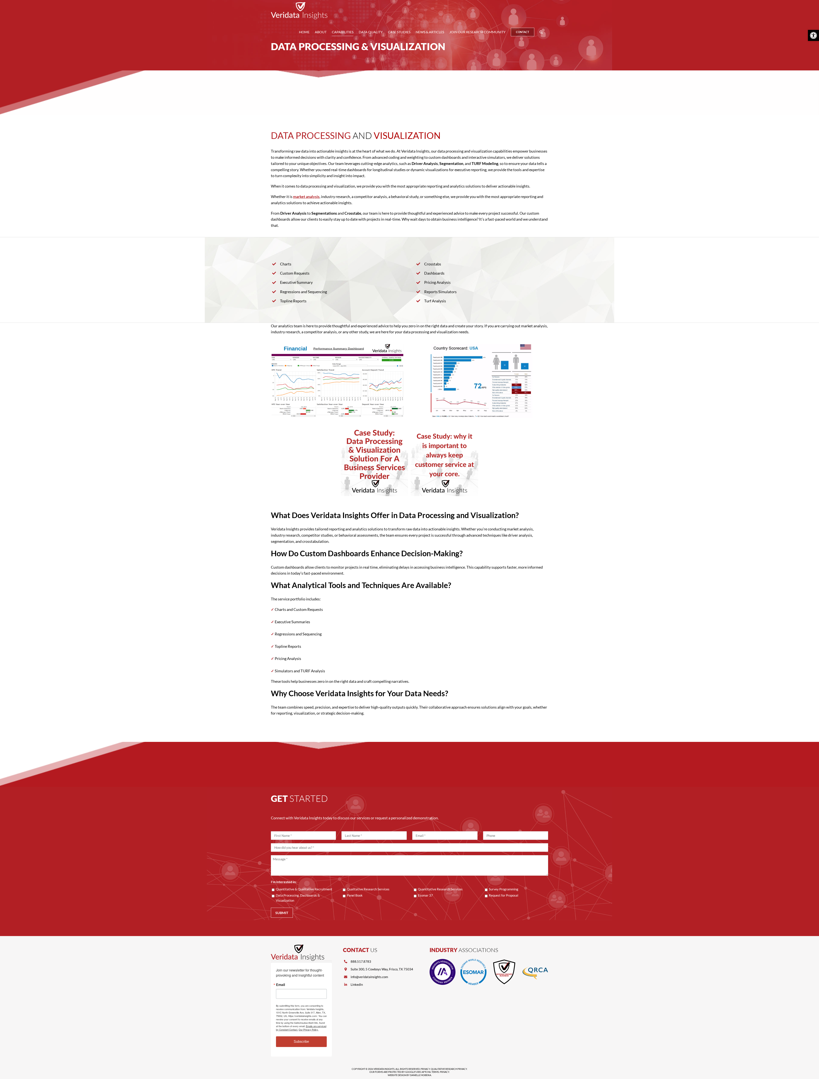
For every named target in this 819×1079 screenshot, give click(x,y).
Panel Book (355, 895)
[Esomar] (473, 960)
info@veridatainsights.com (369, 977)
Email (280, 984)
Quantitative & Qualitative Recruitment (304, 889)
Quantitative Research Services (440, 889)
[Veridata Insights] (297, 946)
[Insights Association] (443, 960)
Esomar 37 (425, 895)
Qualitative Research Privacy (449, 1068)
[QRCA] (535, 960)
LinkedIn (357, 984)
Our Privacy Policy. (308, 1029)
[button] (541, 32)
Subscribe (301, 1041)
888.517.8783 (361, 961)
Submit (281, 913)
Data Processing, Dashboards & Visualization (298, 897)
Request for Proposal (503, 895)
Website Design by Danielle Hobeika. (409, 1075)
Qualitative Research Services (368, 889)
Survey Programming (503, 889)
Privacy (425, 1068)
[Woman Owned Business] (504, 960)
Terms (435, 1071)
